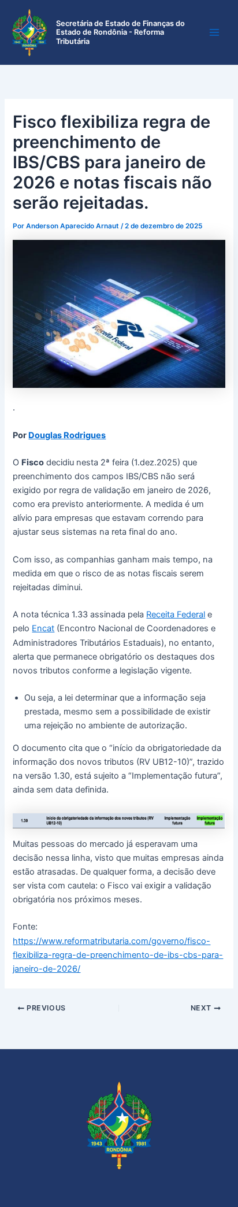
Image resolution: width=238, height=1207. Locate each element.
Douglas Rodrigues (67, 435)
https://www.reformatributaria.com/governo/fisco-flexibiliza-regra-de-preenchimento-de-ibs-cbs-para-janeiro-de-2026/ (118, 955)
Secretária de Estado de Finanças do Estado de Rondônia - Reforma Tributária (120, 32)
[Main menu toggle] (214, 32)
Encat (43, 628)
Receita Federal (175, 614)
